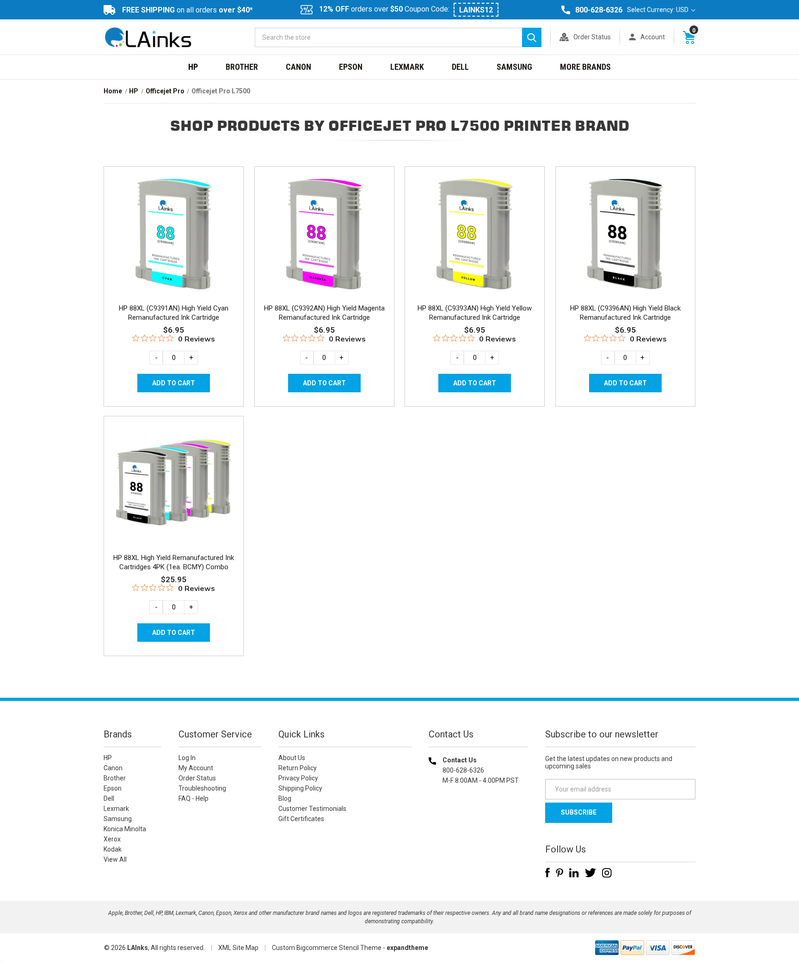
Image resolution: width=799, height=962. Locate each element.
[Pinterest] (559, 873)
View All (115, 859)
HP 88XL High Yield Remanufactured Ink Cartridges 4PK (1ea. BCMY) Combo (173, 562)
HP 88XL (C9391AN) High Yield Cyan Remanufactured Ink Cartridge (173, 313)
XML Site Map (238, 947)
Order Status (592, 37)
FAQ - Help (193, 798)
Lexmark (407, 67)
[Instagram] (607, 873)
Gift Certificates (301, 818)
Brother (242, 67)
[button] (478, 840)
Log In (187, 757)
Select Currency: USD (658, 9)
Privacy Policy (298, 778)
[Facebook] (547, 873)
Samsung (514, 67)
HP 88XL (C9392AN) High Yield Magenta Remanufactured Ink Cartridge (324, 313)
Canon (298, 67)
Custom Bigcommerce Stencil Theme (326, 947)
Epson (351, 67)
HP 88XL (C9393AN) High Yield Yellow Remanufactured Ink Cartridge (475, 313)
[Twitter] (590, 873)
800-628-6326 (598, 10)
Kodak (113, 849)
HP (193, 67)
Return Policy (297, 768)
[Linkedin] (574, 873)
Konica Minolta (125, 829)
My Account (195, 768)
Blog (284, 798)
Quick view (172, 223)
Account (652, 37)
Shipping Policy (300, 788)
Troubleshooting (202, 788)
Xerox (112, 839)
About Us (291, 757)
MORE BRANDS (585, 67)
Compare (170, 244)
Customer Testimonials (312, 808)
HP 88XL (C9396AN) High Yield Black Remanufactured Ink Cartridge (625, 313)
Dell (460, 67)
